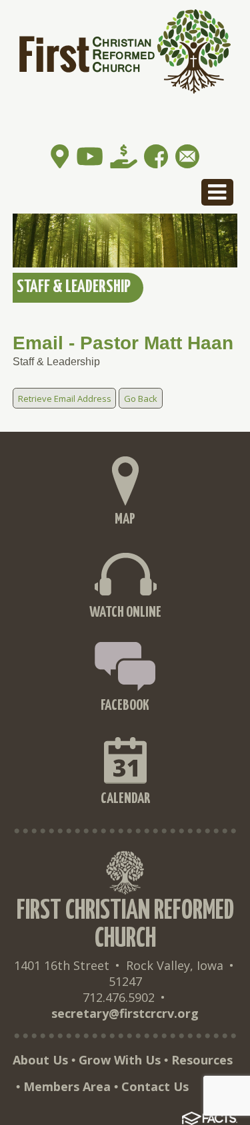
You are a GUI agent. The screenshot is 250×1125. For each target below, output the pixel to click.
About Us (40, 1060)
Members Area (67, 1086)
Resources (202, 1060)
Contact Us (155, 1086)
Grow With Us (120, 1060)
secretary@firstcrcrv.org (125, 1013)
